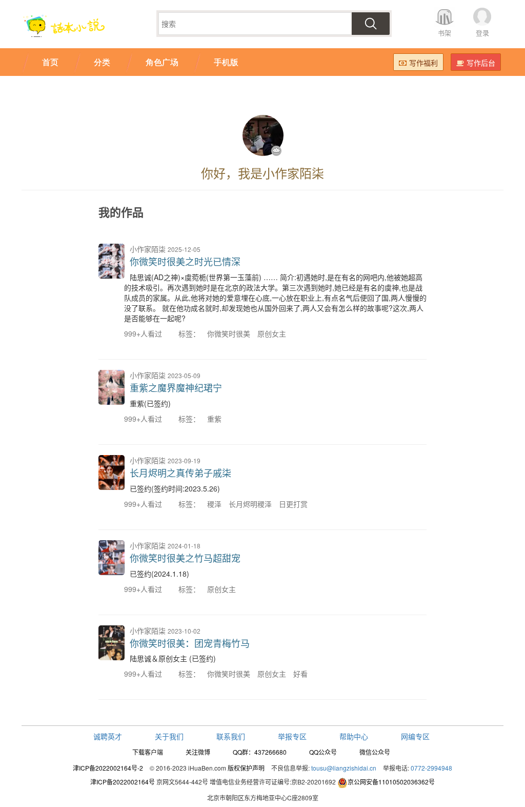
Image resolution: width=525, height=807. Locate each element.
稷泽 (214, 504)
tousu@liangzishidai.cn (343, 767)
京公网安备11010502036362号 (391, 781)
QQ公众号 (323, 751)
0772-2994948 (431, 767)
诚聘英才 (107, 736)
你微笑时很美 (228, 333)
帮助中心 (353, 736)
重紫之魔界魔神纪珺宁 (176, 387)
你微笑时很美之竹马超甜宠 (185, 557)
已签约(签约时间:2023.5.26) (175, 488)
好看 (300, 673)
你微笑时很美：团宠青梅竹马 (190, 642)
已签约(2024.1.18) (159, 573)
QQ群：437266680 (260, 751)
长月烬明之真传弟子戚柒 (180, 472)
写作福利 (423, 62)
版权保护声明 (246, 767)
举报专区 (292, 736)
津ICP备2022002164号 (122, 781)
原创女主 (271, 333)
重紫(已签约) (150, 403)
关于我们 (169, 736)
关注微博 (198, 751)
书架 (444, 32)
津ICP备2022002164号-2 (108, 767)
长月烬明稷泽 (250, 504)
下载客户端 (147, 751)
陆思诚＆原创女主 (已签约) (173, 658)
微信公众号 (374, 751)
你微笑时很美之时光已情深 (185, 261)
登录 (482, 32)
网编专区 (415, 736)
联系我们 (230, 736)
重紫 (214, 419)
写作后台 (481, 62)
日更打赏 (293, 504)
